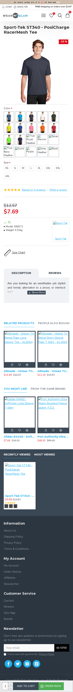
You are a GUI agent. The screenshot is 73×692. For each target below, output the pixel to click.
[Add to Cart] (12, 365)
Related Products (19, 323)
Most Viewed (44, 454)
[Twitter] (18, 664)
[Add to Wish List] (19, 365)
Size (6, 162)
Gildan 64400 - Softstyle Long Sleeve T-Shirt (20, 436)
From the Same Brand (48, 388)
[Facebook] (8, 664)
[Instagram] (27, 664)
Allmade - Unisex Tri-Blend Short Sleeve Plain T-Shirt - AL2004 (53, 371)
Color (7, 108)
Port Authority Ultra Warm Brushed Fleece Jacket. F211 (53, 436)
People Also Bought (55, 323)
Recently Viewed (17, 454)
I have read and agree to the (30, 654)
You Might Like (15, 388)
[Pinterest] (36, 664)
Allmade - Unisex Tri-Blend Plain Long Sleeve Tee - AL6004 (20, 371)
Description (21, 273)
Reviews (55, 273)
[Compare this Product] (27, 365)
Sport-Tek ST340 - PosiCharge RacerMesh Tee (19, 496)
